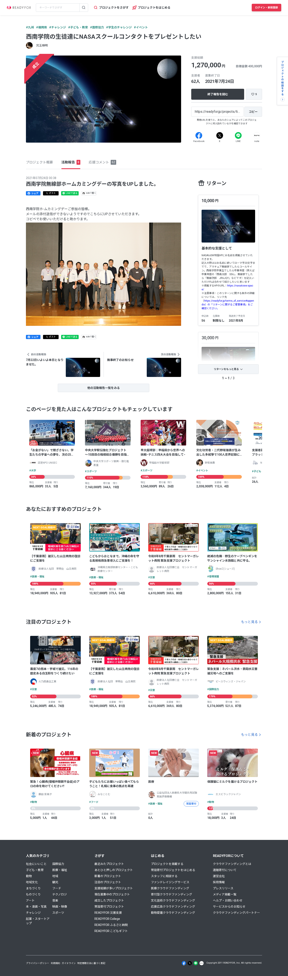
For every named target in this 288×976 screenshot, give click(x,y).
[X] (219, 135)
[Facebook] (198, 135)
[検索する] (83, 7)
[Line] (238, 135)
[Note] (256, 135)
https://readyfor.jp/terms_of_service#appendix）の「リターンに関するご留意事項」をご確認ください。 (228, 304)
